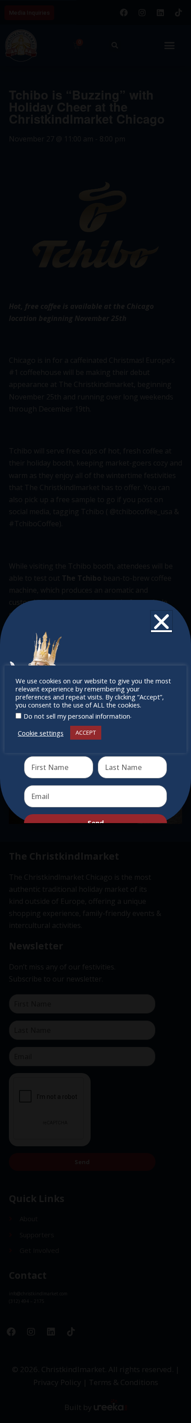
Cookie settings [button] (41, 733)
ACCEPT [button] (86, 732)
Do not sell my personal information (77, 716)
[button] (161, 621)
